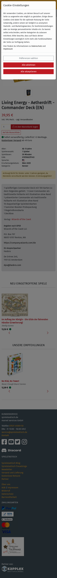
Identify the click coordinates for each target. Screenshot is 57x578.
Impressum (8, 49)
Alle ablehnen (28, 65)
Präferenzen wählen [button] (28, 58)
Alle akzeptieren (28, 71)
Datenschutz (36, 46)
